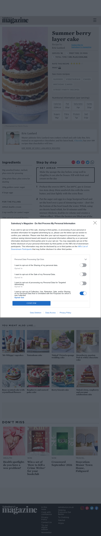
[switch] (83, 265)
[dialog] (50, 268)
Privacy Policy (65, 313)
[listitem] (50, 259)
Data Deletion (35, 313)
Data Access (50, 313)
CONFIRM (31, 303)
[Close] (95, 223)
